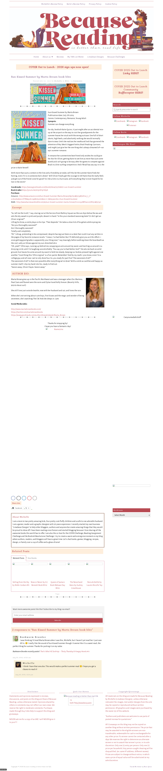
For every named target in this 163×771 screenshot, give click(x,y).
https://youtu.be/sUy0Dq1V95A (35, 190)
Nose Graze (148, 766)
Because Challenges (116, 57)
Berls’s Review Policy (76, 4)
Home (36, 57)
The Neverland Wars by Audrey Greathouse (76, 585)
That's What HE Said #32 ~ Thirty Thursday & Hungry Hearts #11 (65, 652)
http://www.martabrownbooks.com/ (26, 309)
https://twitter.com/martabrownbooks (27, 312)
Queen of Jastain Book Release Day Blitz (57, 585)
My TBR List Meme (75, 57)
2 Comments (77, 81)
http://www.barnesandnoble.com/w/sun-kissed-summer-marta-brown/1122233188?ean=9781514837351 (58, 202)
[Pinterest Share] (29, 498)
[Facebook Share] (13, 498)
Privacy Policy (95, 4)
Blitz (67, 81)
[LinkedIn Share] (24, 498)
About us (47, 57)
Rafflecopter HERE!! (131, 92)
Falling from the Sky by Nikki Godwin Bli (20, 583)
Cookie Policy (111, 4)
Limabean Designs (95, 57)
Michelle (58, 81)
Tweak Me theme (135, 766)
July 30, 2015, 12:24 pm (24, 675)
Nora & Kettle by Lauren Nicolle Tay (94, 583)
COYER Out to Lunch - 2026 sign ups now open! (59, 67)
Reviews (60, 57)
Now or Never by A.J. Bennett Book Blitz (39, 583)
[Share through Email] (35, 498)
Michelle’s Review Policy (52, 4)
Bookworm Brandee (33, 637)
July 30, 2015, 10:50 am (22, 658)
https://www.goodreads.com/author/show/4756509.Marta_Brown (38, 315)
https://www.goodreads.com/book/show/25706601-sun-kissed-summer (51, 187)
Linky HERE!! (131, 73)
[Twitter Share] (19, 498)
